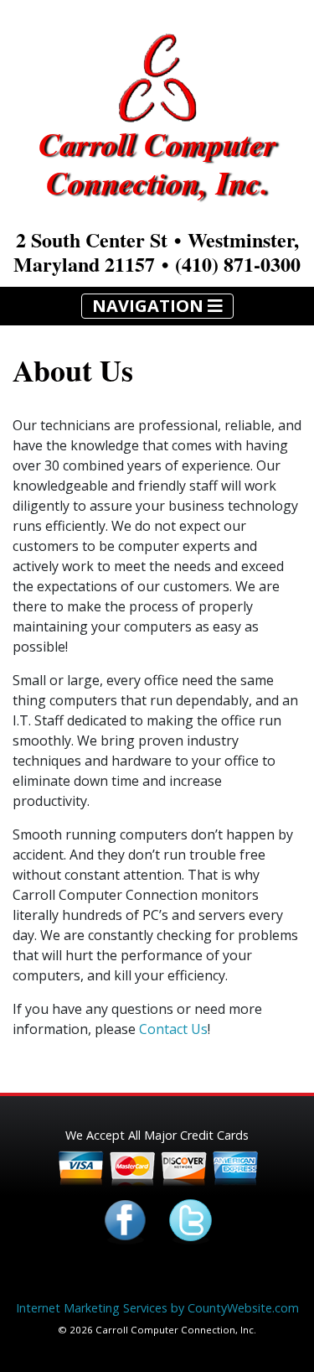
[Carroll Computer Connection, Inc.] (157, 75)
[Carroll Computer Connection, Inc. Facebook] (125, 1220)
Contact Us (173, 1029)
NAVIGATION (150, 305)
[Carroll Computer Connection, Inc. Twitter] (190, 1220)
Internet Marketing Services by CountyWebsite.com (157, 1308)
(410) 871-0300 (238, 263)
